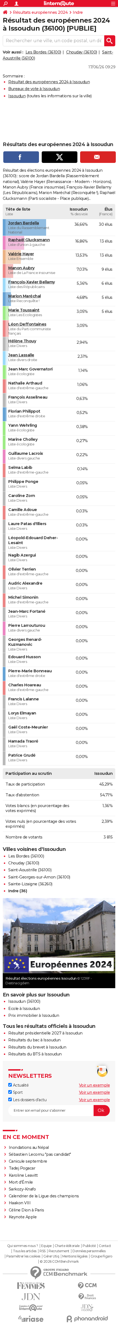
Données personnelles (88, 1251)
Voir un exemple (94, 1085)
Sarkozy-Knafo (22, 1189)
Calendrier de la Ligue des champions (44, 1196)
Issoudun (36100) (24, 1001)
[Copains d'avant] (31, 1307)
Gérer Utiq (51, 1256)
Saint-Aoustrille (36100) (29, 869)
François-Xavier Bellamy (31, 281)
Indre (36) (17, 890)
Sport (17, 1092)
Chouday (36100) (81, 52)
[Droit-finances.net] (87, 1296)
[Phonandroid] (87, 1318)
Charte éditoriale (67, 1246)
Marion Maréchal (24, 296)
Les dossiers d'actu (29, 1099)
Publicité (89, 1246)
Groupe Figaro (101, 1256)
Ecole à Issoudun (24, 1008)
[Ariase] (31, 1319)
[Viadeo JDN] (87, 1307)
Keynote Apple (23, 1216)
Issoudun (17, 95)
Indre (78, 12)
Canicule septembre (28, 1161)
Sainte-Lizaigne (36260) (30, 883)
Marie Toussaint (24, 310)
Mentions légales (75, 1256)
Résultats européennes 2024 (40, 12)
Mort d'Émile (21, 1182)
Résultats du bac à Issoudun (34, 1040)
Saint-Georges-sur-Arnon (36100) (39, 877)
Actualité (20, 1085)
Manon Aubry (21, 267)
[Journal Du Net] (31, 1296)
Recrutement (59, 1251)
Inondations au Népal (29, 1147)
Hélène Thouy (22, 340)
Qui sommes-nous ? (22, 1246)
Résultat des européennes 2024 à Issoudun (49, 81)
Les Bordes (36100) (43, 52)
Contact (105, 1246)
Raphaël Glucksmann (29, 239)
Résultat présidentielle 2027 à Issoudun (45, 1033)
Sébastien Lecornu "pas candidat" (40, 1154)
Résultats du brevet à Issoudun (37, 1047)
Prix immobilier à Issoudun (33, 1015)
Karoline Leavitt (23, 1175)
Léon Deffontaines (27, 324)
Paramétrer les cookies (23, 1256)
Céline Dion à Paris (26, 1210)
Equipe (46, 1246)
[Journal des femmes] (31, 1285)
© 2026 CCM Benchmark (59, 1262)
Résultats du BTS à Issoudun (35, 1054)
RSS (43, 1251)
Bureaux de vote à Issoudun (34, 88)
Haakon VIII (20, 1202)
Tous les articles (24, 1251)
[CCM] (87, 1285)
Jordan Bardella (23, 223)
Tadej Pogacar (22, 1168)
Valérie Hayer (21, 253)
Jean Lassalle (21, 355)
